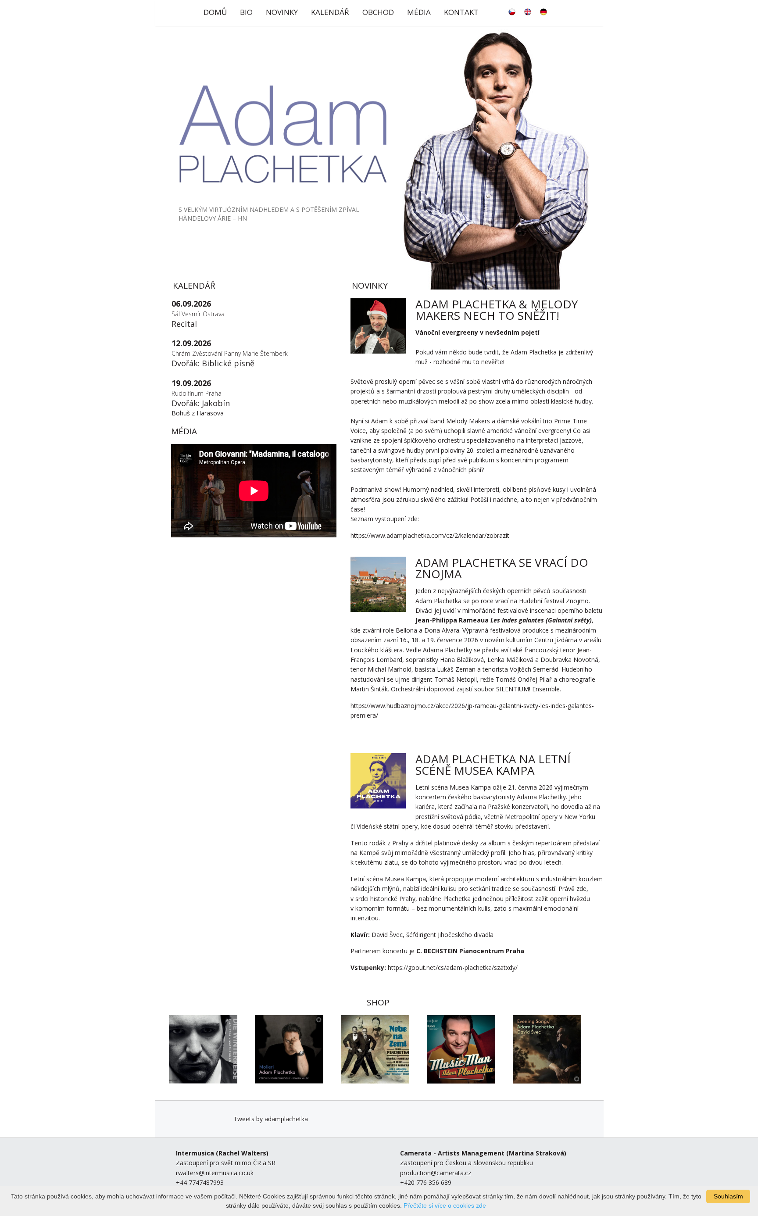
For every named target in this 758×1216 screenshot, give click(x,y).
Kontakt (461, 12)
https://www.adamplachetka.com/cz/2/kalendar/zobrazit (429, 535)
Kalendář (330, 12)
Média (419, 12)
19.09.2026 (191, 383)
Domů (215, 12)
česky (512, 12)
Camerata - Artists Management (452, 1153)
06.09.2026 (191, 303)
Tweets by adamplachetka (270, 1119)
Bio (246, 12)
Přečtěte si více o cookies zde (445, 1205)
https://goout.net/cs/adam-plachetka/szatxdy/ (453, 967)
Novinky (282, 12)
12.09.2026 (191, 343)
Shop (378, 1002)
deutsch (543, 12)
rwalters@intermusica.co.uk (215, 1173)
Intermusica (195, 1153)
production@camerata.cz (435, 1173)
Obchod (378, 12)
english (528, 12)
